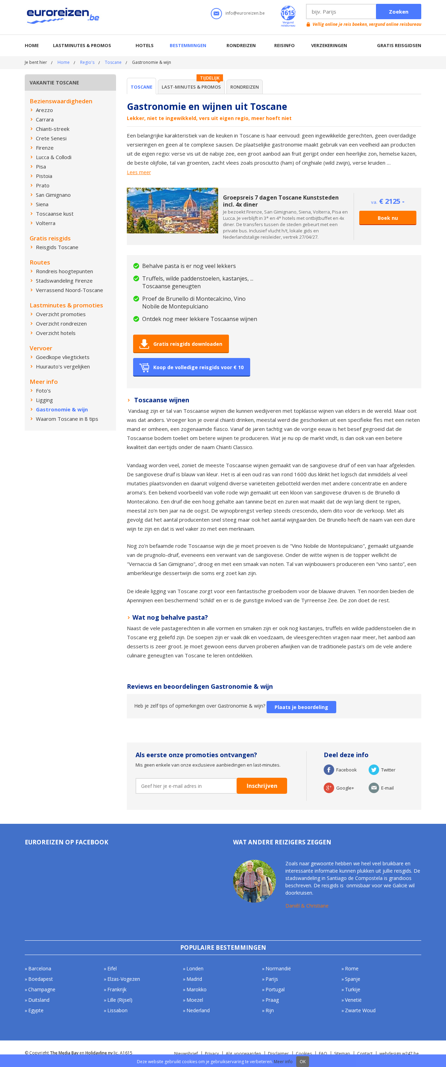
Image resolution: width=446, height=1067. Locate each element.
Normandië (278, 968)
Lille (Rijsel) (119, 1000)
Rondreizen (241, 45)
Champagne (41, 989)
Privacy (212, 1054)
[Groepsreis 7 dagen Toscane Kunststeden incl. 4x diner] (172, 191)
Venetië (353, 1000)
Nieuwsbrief (186, 1054)
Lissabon (117, 1010)
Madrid (194, 979)
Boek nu (388, 218)
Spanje (352, 979)
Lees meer (139, 172)
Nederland (198, 1010)
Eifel (112, 968)
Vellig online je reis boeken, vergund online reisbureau (367, 24)
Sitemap (342, 1054)
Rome (352, 968)
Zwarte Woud (360, 1010)
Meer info (283, 1062)
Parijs (272, 979)
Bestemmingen (188, 45)
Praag (272, 1000)
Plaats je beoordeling (301, 707)
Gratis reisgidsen (399, 45)
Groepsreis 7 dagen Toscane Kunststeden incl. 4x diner (281, 201)
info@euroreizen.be (245, 13)
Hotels (145, 45)
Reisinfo (284, 45)
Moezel (194, 1000)
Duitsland (38, 1000)
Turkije (352, 989)
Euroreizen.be (64, 17)
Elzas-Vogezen (123, 979)
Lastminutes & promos (82, 45)
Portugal (275, 989)
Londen (194, 968)
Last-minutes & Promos (191, 87)
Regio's (87, 62)
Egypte (36, 1010)
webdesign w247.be (399, 1054)
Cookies (304, 1054)
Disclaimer (278, 1054)
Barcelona (39, 968)
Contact (364, 1054)
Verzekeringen (329, 45)
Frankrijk (116, 989)
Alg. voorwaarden (243, 1054)
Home (32, 45)
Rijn (270, 1010)
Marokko (196, 989)
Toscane (113, 62)
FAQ (323, 1054)
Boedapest (40, 979)
